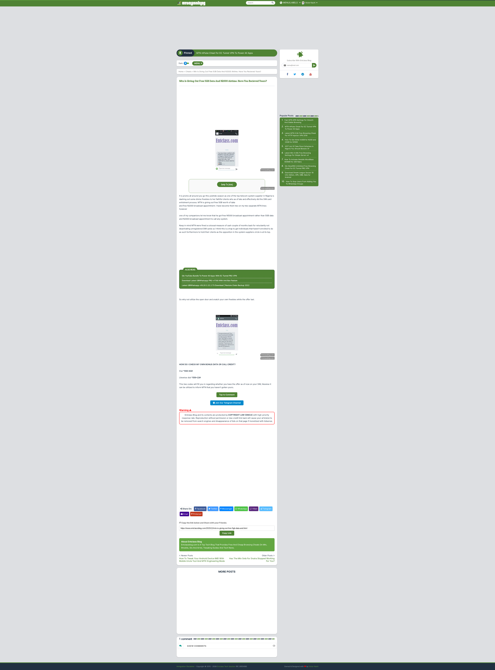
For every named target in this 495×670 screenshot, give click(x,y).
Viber (254, 508)
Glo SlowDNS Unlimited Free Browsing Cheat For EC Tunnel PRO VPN (300, 167)
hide (230, 184)
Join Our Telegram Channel (228, 403)
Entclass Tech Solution (226, 666)
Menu (198, 63)
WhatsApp (242, 508)
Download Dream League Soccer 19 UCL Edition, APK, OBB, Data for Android (299, 175)
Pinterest (197, 514)
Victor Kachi (313, 666)
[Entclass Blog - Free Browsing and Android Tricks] (191, 3)
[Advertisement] (247, 27)
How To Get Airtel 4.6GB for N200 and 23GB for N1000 (300, 141)
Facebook (200, 508)
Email (185, 514)
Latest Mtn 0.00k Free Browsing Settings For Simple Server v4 (298, 154)
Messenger (226, 508)
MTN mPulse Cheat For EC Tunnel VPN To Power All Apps (224, 53)
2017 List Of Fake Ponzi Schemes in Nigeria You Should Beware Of (299, 147)
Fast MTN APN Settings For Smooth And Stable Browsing (298, 121)
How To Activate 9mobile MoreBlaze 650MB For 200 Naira (299, 160)
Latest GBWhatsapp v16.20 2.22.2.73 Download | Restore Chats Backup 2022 (215, 285)
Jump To (227, 184)
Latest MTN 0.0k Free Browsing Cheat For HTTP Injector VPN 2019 (300, 134)
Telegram (266, 508)
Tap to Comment (227, 394)
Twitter (213, 508)
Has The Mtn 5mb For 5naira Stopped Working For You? (252, 559)
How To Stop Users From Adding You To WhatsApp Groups (301, 182)
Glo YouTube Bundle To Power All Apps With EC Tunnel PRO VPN (209, 276)
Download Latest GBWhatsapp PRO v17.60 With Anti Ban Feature (209, 280)
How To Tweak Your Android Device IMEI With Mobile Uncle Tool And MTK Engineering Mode (202, 559)
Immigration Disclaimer (186, 666)
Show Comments (196, 646)
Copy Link (227, 533)
